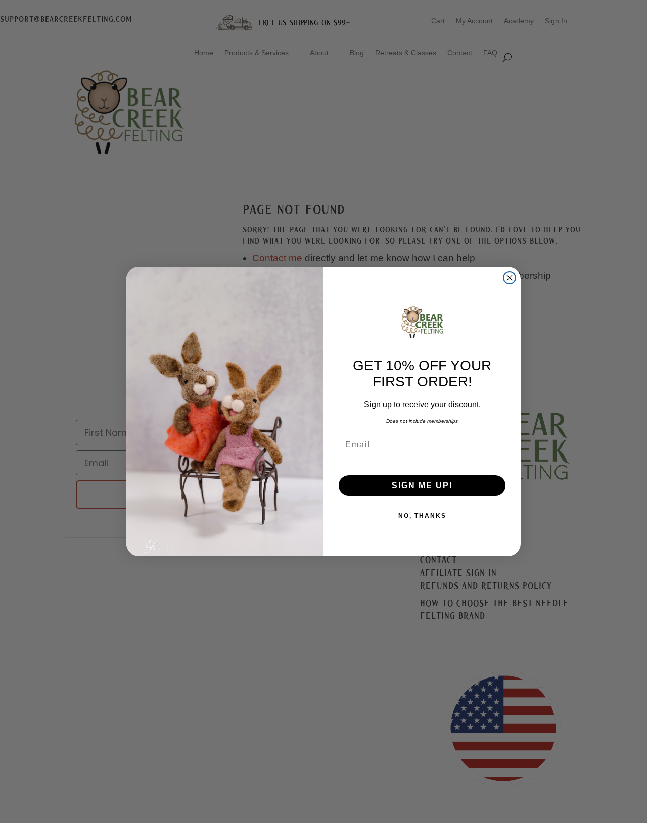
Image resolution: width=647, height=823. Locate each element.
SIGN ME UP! (422, 485)
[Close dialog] (509, 278)
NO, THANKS (422, 515)
